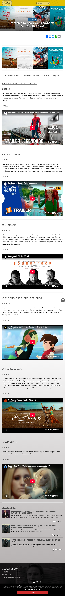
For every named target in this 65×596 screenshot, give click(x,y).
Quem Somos (6, 574)
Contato (5, 572)
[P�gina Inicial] (7, 3)
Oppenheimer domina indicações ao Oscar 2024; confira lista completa (33, 526)
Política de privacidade (11, 577)
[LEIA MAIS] (6, 514)
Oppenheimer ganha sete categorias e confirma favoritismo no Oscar (33, 512)
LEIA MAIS (56, 521)
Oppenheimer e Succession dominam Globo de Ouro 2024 (35, 540)
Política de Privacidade (32, 589)
